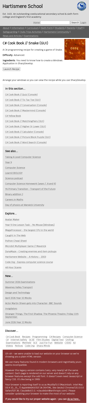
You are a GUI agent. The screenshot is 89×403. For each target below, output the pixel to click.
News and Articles (12, 35)
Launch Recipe (11, 69)
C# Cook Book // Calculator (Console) (24, 131)
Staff (80, 28)
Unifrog (70, 339)
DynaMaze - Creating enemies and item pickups (30, 251)
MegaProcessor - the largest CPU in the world (29, 230)
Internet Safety (19, 339)
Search (75, 22)
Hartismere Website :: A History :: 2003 (25, 256)
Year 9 (8, 162)
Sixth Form (47, 28)
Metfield (26, 342)
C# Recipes (55, 336)
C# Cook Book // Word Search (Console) (26, 142)
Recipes (26, 336)
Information (17, 28)
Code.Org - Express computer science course (29, 262)
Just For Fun (45, 342)
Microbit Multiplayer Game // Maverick (25, 246)
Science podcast (14, 178)
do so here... (73, 398)
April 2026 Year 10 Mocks (18, 297)
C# (7, 339)
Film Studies (43, 339)
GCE (35, 342)
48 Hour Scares (13, 267)
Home (36, 22)
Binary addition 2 (14, 194)
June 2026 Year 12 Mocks (18, 322)
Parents (71, 28)
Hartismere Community (56, 31)
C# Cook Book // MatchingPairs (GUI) (24, 121)
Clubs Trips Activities (31, 31)
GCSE (32, 339)
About (6, 28)
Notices (19, 345)
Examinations (31, 35)
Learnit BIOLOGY (13, 172)
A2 (74, 342)
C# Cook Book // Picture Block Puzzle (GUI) (28, 137)
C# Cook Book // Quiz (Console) (21, 94)
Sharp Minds (43, 345)
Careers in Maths (14, 199)
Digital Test (58, 339)
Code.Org (30, 345)
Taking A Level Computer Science (23, 157)
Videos (9, 345)
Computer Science (15, 167)
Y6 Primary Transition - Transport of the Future (30, 188)
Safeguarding (10, 31)
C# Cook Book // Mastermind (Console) (25, 110)
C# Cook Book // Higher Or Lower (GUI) (25, 126)
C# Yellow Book (13, 115)
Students (60, 28)
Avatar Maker (12, 219)
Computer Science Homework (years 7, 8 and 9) (30, 183)
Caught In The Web (15, 235)
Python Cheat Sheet (16, 240)
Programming (39, 336)
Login (83, 22)
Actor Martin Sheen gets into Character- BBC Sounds (33, 303)
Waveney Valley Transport (19, 287)
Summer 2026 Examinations (20, 281)
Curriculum (33, 28)
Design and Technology (17, 292)
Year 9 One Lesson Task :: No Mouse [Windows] (29, 224)
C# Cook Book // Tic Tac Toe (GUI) (23, 99)
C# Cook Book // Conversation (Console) (26, 105)
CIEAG (68, 342)
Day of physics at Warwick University (24, 204)
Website (58, 342)
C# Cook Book (13, 336)
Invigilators (11, 308)
